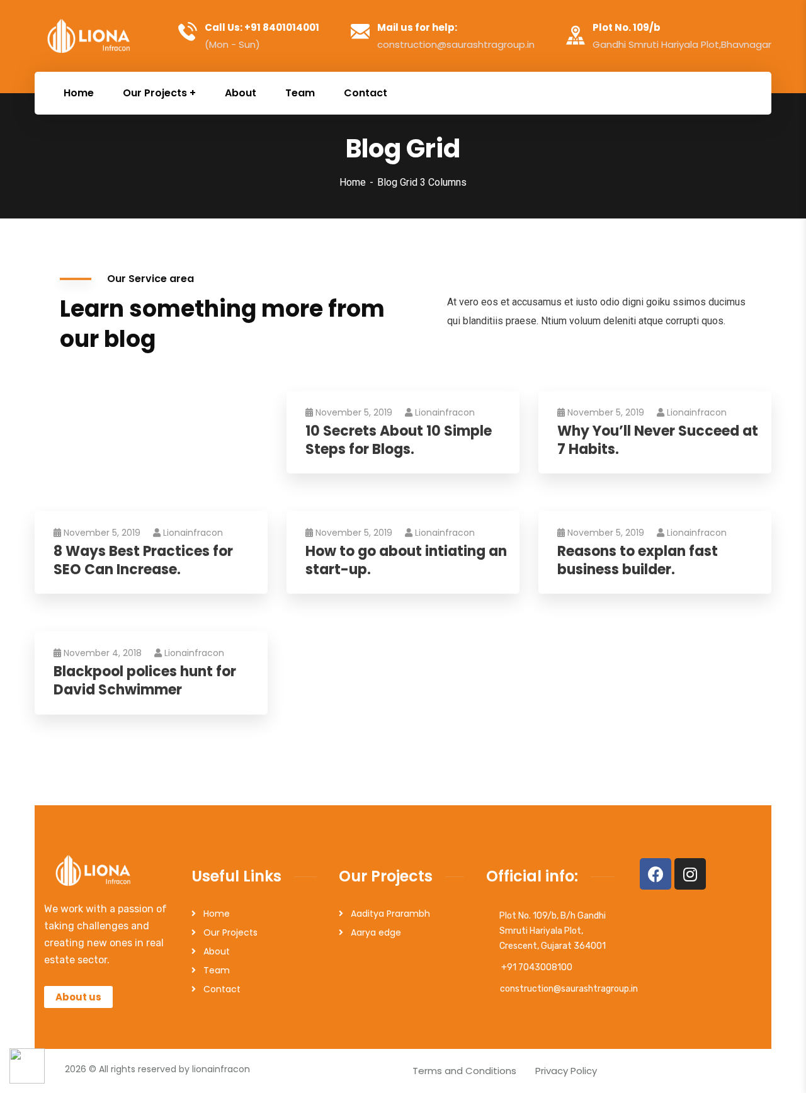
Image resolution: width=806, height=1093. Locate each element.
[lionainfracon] (90, 35)
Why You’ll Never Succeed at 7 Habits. (657, 440)
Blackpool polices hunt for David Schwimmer (145, 681)
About (216, 951)
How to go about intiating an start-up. (406, 561)
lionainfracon (445, 412)
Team (216, 970)
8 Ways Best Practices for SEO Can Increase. (143, 561)
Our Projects (230, 932)
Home (352, 182)
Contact (222, 989)
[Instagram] (690, 874)
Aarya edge (376, 932)
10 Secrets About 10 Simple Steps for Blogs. (398, 440)
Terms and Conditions (464, 1070)
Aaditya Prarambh (390, 913)
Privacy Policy (566, 1070)
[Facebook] (655, 874)
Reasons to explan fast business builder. (637, 561)
